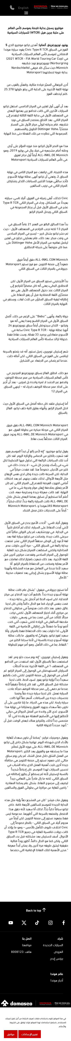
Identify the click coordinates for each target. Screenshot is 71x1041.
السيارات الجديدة (53, 945)
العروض (58, 951)
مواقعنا (27, 945)
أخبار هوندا (56, 980)
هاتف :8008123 (21, 951)
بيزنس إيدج (56, 958)
